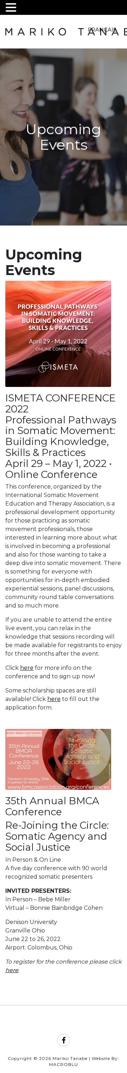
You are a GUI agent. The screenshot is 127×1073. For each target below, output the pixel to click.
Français (102, 29)
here (27, 667)
